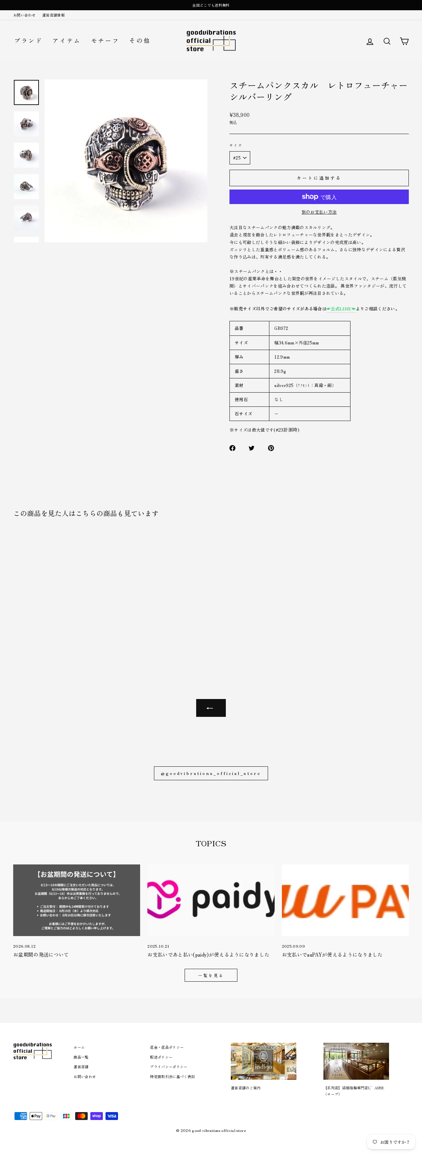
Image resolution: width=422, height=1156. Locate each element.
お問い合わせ (24, 15)
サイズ (235, 145)
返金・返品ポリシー (167, 1047)
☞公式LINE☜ (341, 308)
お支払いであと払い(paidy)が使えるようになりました (208, 954)
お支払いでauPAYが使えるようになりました (332, 954)
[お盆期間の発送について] (76, 900)
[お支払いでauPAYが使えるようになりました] (345, 900)
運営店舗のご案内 (246, 1087)
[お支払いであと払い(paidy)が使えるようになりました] (210, 900)
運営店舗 (81, 1066)
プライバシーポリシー (168, 1066)
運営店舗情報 (53, 15)
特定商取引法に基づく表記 (172, 1076)
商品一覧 (81, 1057)
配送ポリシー (161, 1057)
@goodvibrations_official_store (211, 773)
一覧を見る (211, 975)
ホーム (79, 1047)
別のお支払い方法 (319, 212)
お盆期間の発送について (41, 954)
